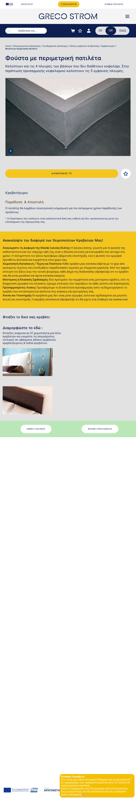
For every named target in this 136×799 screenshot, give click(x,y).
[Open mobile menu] (127, 16)
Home (8, 46)
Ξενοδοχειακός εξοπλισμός (55, 46)
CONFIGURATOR (69, 4)
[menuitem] (123, 30)
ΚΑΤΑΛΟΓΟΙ (27, 4)
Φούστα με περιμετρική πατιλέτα (21, 49)
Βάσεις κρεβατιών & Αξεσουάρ (84, 46)
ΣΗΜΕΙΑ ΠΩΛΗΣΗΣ (114, 4)
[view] (10, 150)
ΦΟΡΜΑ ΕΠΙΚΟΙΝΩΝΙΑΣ (100, 429)
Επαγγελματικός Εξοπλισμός (26, 46)
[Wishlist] (80, 30)
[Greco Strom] (68, 16)
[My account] (88, 30)
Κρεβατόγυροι (107, 46)
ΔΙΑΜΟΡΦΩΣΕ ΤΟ (61, 173)
